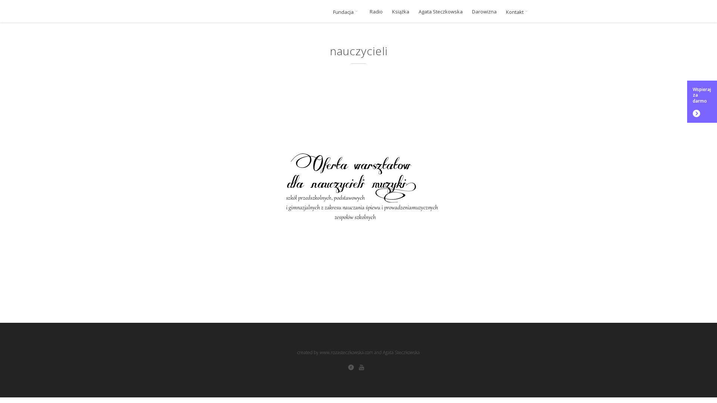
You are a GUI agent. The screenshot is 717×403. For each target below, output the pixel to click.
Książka (400, 12)
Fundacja (344, 12)
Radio (376, 12)
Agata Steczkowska (441, 12)
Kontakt (515, 12)
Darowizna (484, 12)
